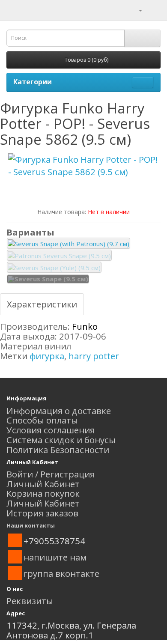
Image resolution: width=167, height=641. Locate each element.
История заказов (42, 513)
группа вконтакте (61, 573)
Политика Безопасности (57, 450)
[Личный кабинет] (135, 9)
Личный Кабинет (43, 484)
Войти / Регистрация (50, 474)
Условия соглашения (50, 430)
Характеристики (42, 304)
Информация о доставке (58, 411)
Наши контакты (30, 525)
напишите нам (55, 557)
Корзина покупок (43, 493)
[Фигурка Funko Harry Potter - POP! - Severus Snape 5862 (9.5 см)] (83, 166)
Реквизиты (29, 601)
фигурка (47, 356)
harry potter (94, 356)
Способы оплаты (42, 420)
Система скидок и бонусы (61, 440)
